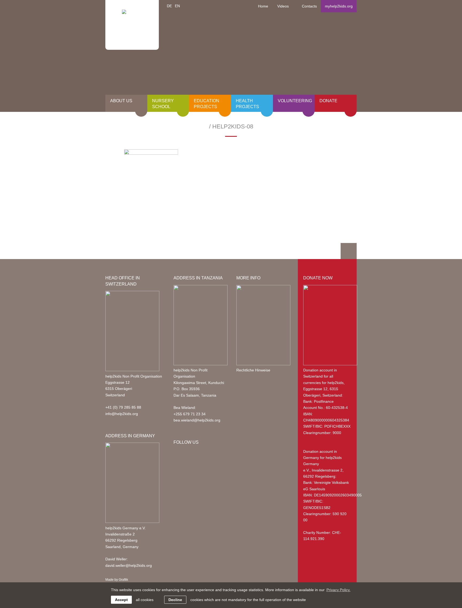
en (177, 6)
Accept (121, 600)
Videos (283, 6)
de (169, 6)
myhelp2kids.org (339, 6)
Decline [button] (175, 600)
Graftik (123, 580)
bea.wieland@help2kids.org (197, 420)
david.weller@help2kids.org (128, 565)
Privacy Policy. (338, 590)
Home (263, 6)
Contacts (309, 6)
